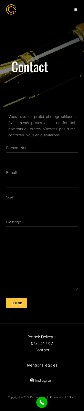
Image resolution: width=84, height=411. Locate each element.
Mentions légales (42, 365)
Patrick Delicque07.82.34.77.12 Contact (42, 343)
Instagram (44, 380)
